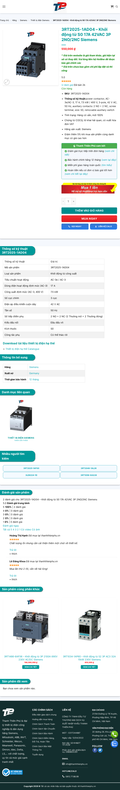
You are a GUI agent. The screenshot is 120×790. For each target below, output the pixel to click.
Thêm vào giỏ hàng (89, 210)
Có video (26, 529)
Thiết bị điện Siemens (40, 20)
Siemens (23, 20)
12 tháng (34, 379)
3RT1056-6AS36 (89, 475)
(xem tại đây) (109, 159)
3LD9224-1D (31, 475)
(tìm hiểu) (106, 165)
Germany (34, 373)
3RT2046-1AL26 (89, 468)
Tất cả (6, 529)
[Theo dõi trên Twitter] (100, 750)
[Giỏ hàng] (112, 6)
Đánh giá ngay (11, 525)
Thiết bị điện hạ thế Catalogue (22, 348)
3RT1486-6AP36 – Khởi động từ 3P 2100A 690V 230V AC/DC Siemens (31, 658)
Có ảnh (36, 529)
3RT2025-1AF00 (31, 468)
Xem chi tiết (31, 667)
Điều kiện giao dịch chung (44, 714)
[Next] (112, 631)
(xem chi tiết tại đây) (76, 173)
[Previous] (7, 631)
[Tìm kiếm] (117, 6)
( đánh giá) (67, 85)
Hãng (14, 20)
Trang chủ (4, 20)
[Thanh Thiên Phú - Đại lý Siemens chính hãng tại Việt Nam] (60, 6)
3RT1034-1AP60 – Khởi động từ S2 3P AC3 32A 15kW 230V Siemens (89, 658)
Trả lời (13, 549)
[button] (4, 6)
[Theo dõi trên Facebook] (94, 750)
